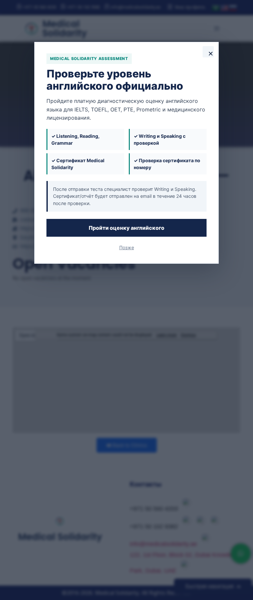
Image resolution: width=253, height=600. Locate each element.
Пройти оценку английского (126, 228)
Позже (126, 247)
